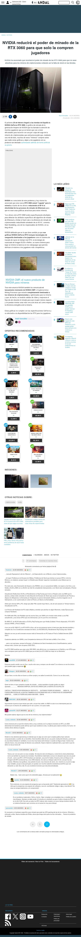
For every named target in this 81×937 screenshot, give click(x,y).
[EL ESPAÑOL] (78, 2)
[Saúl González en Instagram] (19, 322)
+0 (29, 570)
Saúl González (63, 115)
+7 (32, 671)
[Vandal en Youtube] (30, 916)
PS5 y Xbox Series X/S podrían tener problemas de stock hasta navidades (14, 542)
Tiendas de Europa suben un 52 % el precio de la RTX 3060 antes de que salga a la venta (13, 521)
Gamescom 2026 (16, 1)
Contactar (44, 916)
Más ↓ (35, 2)
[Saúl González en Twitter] (16, 322)
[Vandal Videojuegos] (40, 2)
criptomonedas (10, 502)
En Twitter (55, 555)
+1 (35, 750)
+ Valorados (37, 555)
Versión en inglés (40, 930)
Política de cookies (71, 916)
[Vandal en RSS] (8, 922)
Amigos (46, 555)
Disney (24, 1)
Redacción (44, 914)
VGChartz (44, 925)
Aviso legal (69, 914)
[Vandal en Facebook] (8, 916)
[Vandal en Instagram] (23, 916)
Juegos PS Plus (16, 4)
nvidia (20, 502)
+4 (34, 771)
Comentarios (27, 555)
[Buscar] (72, 2)
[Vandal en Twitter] (15, 916)
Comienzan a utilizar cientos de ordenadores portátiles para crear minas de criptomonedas (35, 521)
